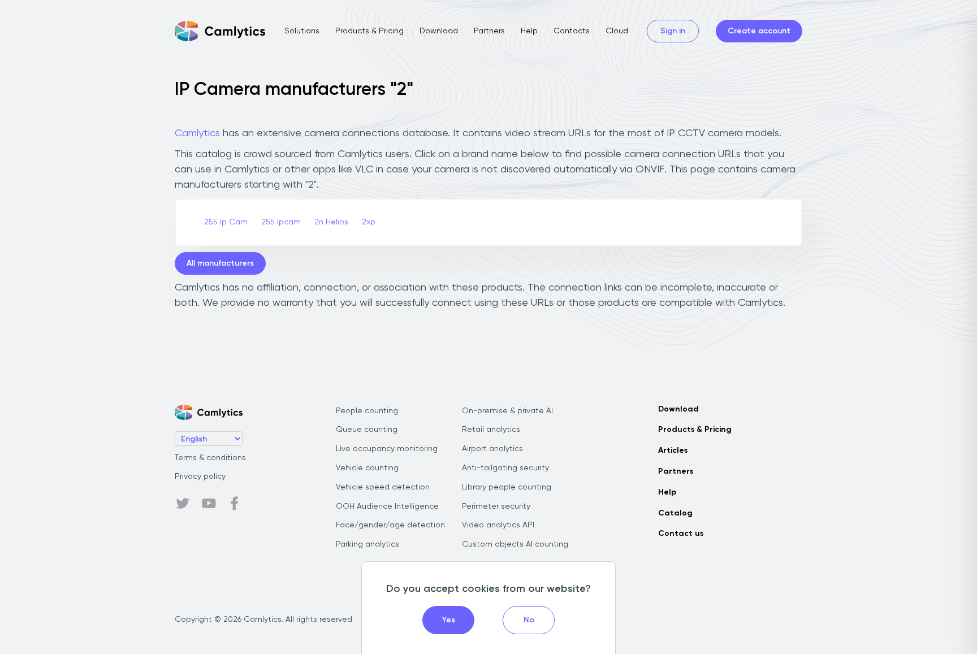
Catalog (675, 513)
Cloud (617, 31)
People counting (367, 411)
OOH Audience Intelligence (387, 506)
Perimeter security (496, 506)
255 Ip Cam (226, 222)
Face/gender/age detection (390, 525)
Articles (673, 450)
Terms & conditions (210, 458)
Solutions (301, 31)
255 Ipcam (281, 222)
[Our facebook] (235, 503)
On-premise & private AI (507, 411)
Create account (759, 31)
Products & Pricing (369, 31)
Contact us (680, 534)
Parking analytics (367, 544)
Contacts (572, 31)
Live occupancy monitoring (387, 449)
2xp (368, 222)
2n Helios (331, 222)
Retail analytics (491, 430)
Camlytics (197, 133)
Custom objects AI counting (515, 544)
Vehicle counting (367, 468)
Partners (489, 31)
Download (439, 31)
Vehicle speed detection (383, 487)
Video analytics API (498, 525)
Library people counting (506, 487)
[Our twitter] (183, 503)
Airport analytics (492, 449)
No (529, 620)
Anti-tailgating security (505, 468)
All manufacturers (220, 263)
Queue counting (366, 430)
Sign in (672, 31)
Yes (448, 620)
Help (529, 31)
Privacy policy (200, 476)
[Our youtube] (209, 503)
